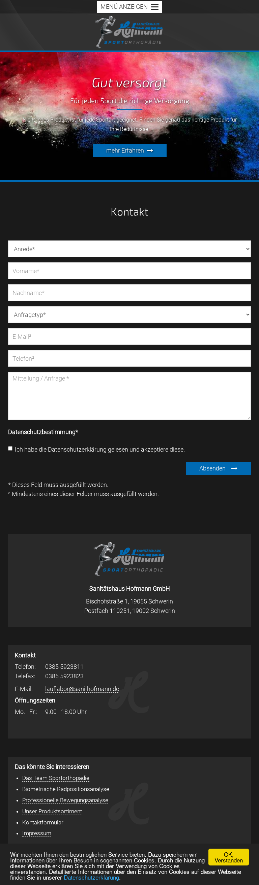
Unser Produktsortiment (52, 811)
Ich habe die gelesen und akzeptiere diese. (96, 450)
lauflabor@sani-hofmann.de (82, 688)
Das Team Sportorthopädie (55, 778)
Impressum (36, 833)
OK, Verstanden (228, 857)
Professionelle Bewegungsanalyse (65, 800)
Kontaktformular (42, 822)
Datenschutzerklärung (91, 877)
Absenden (213, 468)
